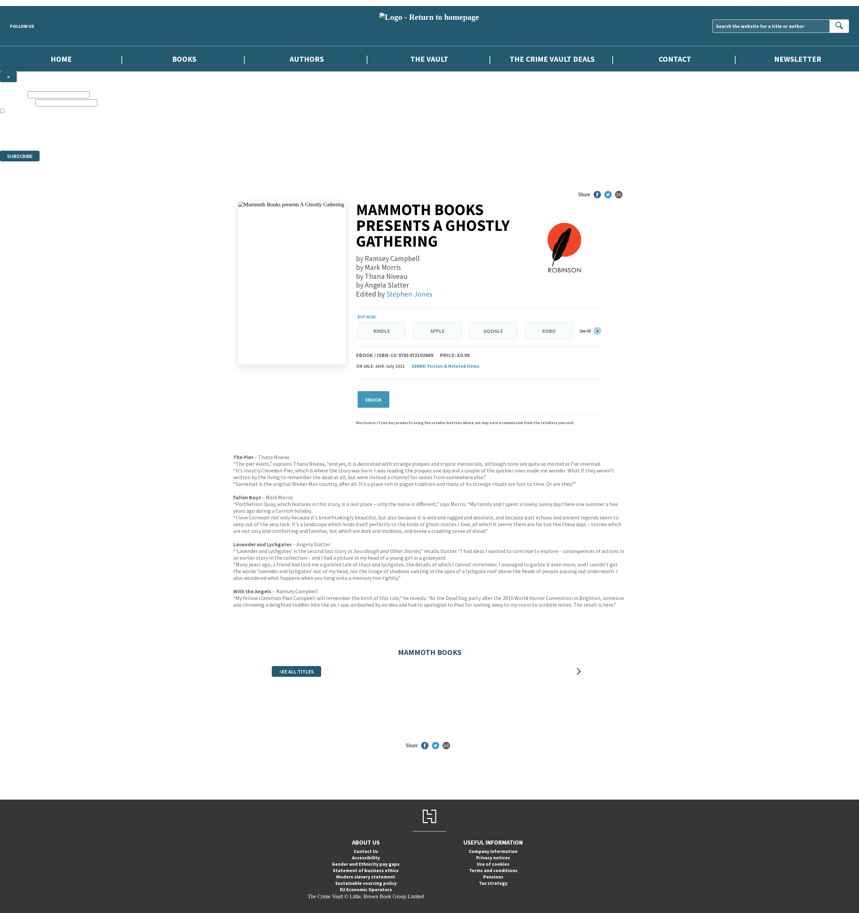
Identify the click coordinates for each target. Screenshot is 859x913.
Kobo (549, 330)
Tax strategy (493, 883)
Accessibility (366, 858)
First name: (13, 94)
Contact (675, 59)
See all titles (296, 671)
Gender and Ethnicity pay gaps (366, 864)
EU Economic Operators (366, 889)
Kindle (381, 330)
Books (184, 59)
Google (493, 330)
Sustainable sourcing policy (366, 883)
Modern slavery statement (365, 877)
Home (61, 59)
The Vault (429, 59)
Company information (493, 851)
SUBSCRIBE (20, 156)
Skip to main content (22, 3)
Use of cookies (493, 864)
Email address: (17, 102)
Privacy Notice (132, 135)
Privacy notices (493, 858)
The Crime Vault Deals (552, 59)
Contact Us (366, 851)
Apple (437, 330)
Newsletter (797, 59)
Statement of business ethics (366, 870)
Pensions (493, 877)
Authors (307, 59)
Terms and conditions (493, 870)
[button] (280, 671)
